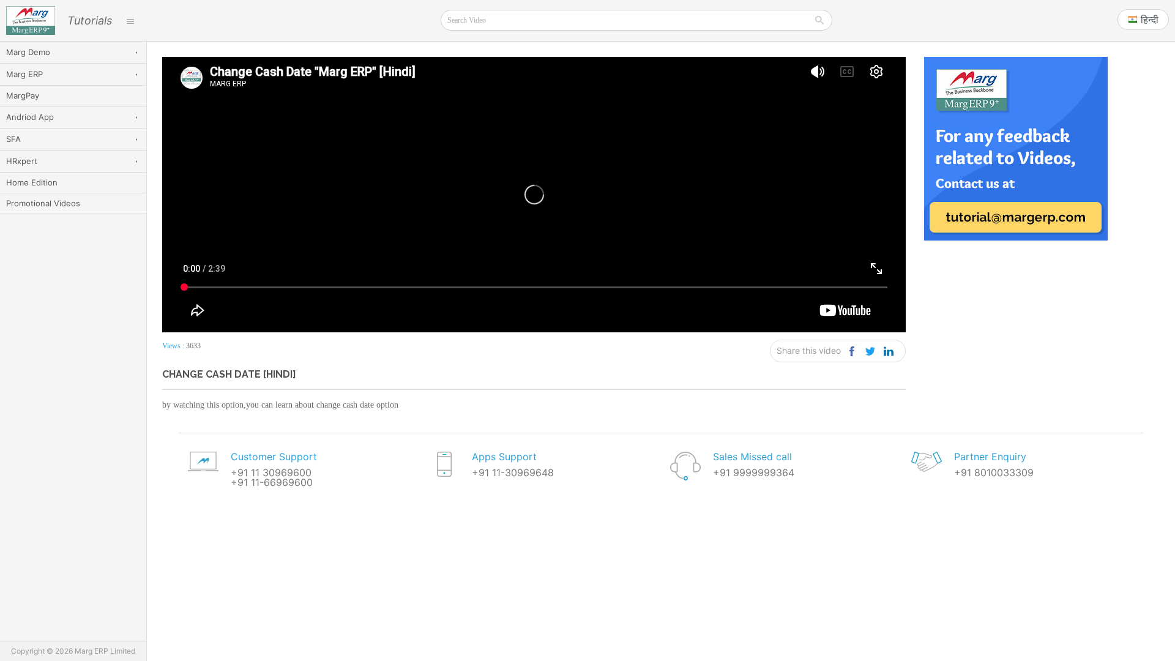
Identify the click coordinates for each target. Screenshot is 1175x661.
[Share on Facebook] (851, 351)
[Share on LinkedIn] (888, 351)
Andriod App (30, 117)
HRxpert (21, 161)
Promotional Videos (43, 203)
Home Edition (32, 182)
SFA (13, 139)
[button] (1143, 19)
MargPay (22, 95)
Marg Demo (28, 52)
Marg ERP (24, 74)
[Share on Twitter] (870, 351)
